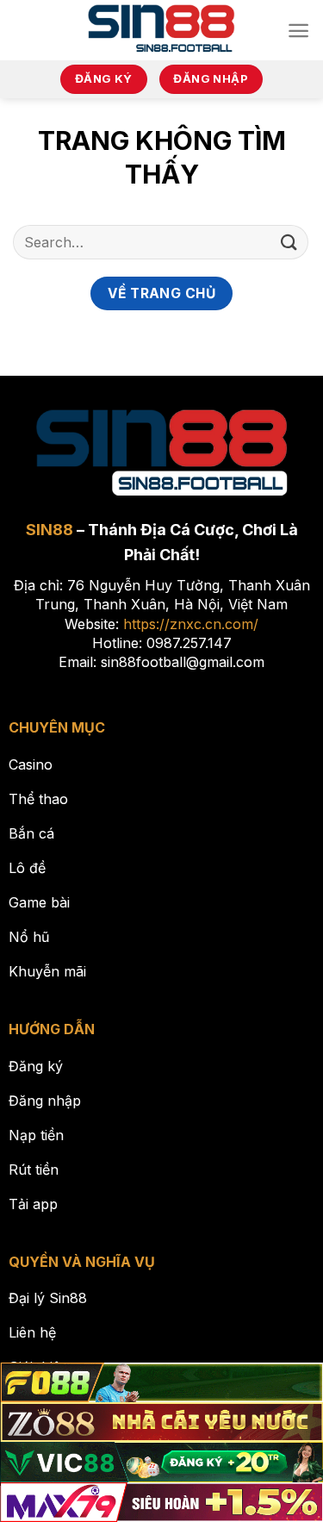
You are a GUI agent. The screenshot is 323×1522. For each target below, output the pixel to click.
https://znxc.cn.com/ (190, 624)
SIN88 (49, 530)
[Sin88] (161, 30)
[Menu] (298, 30)
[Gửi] (289, 242)
